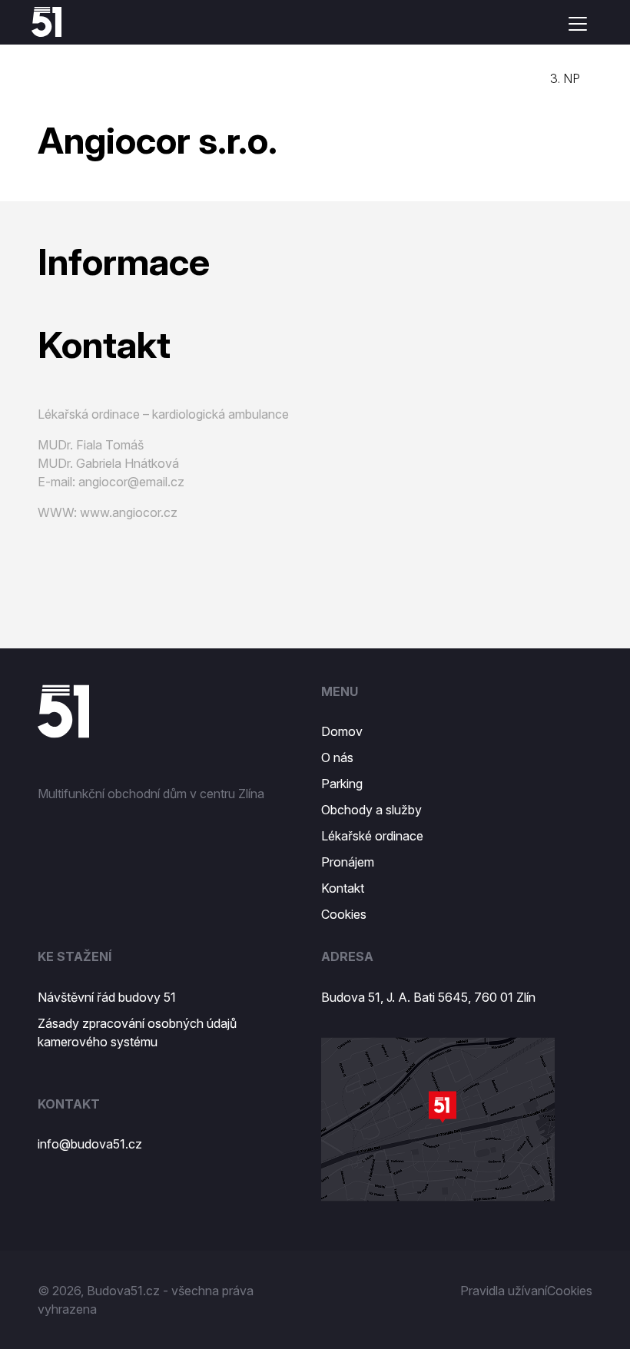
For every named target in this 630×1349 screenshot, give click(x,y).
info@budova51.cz (90, 1144)
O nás (337, 757)
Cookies (343, 914)
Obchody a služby (371, 809)
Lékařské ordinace (372, 836)
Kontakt (342, 888)
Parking (342, 783)
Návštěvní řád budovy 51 (107, 997)
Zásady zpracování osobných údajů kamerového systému (137, 1032)
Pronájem (347, 862)
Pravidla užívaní (503, 1290)
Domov (342, 731)
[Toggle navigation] (577, 23)
